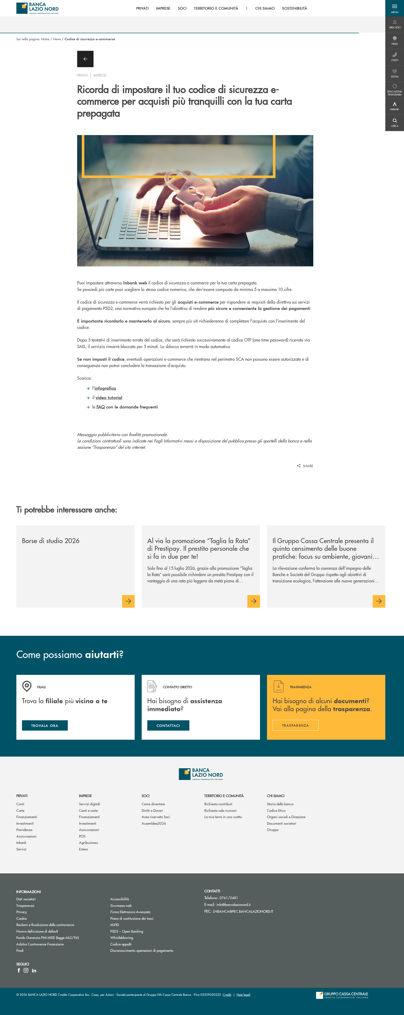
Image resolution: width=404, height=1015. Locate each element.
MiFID (114, 924)
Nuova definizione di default (37, 931)
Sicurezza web (121, 905)
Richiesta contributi (218, 803)
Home (45, 39)
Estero (83, 848)
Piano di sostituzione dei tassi (131, 918)
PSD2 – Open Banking (144, 931)
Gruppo (272, 829)
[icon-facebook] (19, 970)
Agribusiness (88, 842)
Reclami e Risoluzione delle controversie (45, 924)
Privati (21, 795)
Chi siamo (275, 795)
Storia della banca (280, 803)
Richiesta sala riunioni (220, 810)
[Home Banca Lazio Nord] (37, 8)
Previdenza (24, 829)
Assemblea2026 (154, 823)
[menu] (222, 8)
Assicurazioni (26, 836)
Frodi (20, 950)
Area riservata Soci (156, 816)
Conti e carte (88, 810)
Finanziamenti (26, 816)
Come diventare (153, 803)
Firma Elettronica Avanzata (130, 911)
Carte (20, 810)
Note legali (243, 994)
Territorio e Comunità (224, 795)
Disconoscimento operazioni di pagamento (141, 950)
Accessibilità (119, 898)
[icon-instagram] (26, 970)
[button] (394, 8)
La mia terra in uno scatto (223, 816)
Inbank (21, 842)
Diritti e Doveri (152, 810)
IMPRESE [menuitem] (163, 8)
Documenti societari (281, 823)
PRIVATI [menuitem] (142, 8)
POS (82, 836)
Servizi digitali (89, 803)
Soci (145, 795)
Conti (20, 803)
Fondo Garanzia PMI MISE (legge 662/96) (59, 937)
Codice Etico (276, 810)
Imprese (85, 795)
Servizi (21, 848)
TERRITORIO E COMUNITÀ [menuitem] (216, 8)
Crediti (227, 994)
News (57, 39)
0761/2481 (229, 897)
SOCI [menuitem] (182, 8)
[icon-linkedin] (34, 970)
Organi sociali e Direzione (286, 816)
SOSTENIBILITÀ (294, 8)
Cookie (21, 918)
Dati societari (26, 898)
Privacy (21, 911)
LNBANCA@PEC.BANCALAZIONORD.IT (243, 911)
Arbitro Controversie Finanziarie (57, 943)
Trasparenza (25, 905)
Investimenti (25, 823)
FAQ (101, 407)
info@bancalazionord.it (233, 904)
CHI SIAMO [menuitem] (265, 8)
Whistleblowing (121, 937)
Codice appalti (121, 943)
